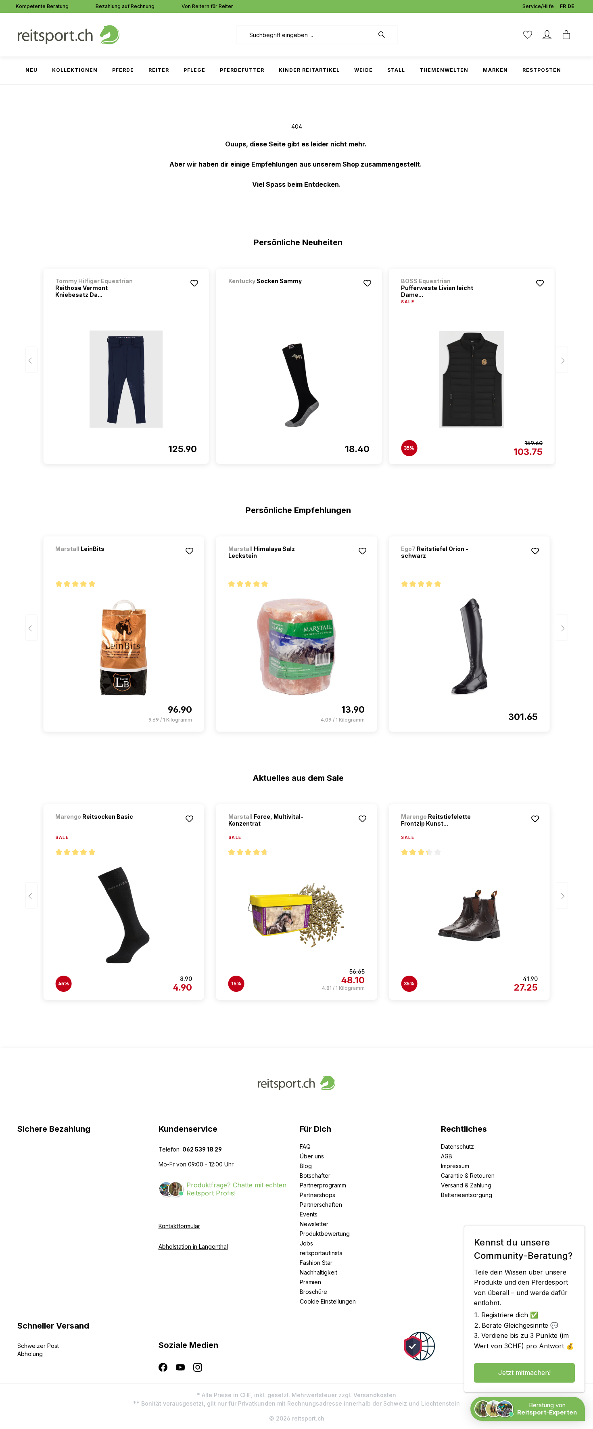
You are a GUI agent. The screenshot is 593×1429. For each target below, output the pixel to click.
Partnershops (317, 1194)
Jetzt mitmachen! (524, 1373)
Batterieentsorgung (466, 1194)
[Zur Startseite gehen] (68, 34)
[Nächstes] (562, 360)
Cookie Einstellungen (328, 1301)
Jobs (306, 1243)
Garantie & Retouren (468, 1175)
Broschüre (313, 1291)
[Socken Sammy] (270, 292)
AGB (446, 1156)
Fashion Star (316, 1262)
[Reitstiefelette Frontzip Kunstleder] (469, 915)
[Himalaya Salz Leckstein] (296, 647)
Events (308, 1214)
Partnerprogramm (323, 1185)
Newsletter (314, 1223)
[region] (296, 362)
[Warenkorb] (566, 35)
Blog (306, 1165)
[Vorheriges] (31, 360)
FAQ (305, 1146)
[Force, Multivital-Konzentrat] (296, 915)
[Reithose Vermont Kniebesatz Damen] (125, 379)
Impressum (455, 1165)
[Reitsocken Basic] (97, 827)
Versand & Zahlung (466, 1185)
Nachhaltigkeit (318, 1272)
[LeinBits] (97, 560)
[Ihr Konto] (547, 35)
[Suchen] (386, 34)
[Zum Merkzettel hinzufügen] (194, 283)
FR (563, 6)
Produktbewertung (325, 1233)
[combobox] (305, 34)
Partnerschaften (321, 1204)
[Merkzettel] (527, 35)
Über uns (312, 1156)
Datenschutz (457, 1146)
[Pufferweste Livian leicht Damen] (471, 379)
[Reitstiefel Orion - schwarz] (469, 647)
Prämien (310, 1282)
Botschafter (315, 1175)
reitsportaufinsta (321, 1253)
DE (571, 6)
